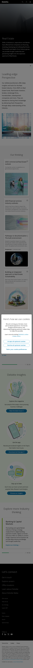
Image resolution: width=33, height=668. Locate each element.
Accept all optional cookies (16, 341)
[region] (16, 334)
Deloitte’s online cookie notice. (20, 335)
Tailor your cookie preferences (16, 349)
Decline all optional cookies (16, 345)
